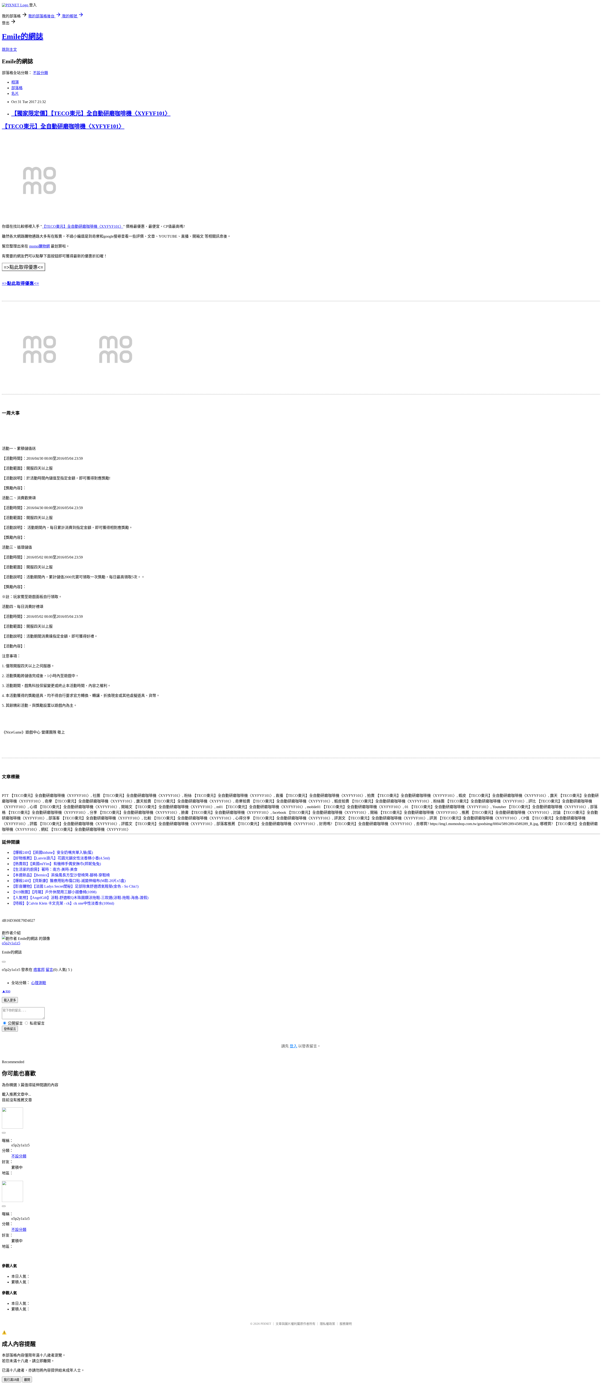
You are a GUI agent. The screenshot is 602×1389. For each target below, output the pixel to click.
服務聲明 (346, 1323)
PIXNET (266, 1323)
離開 (27, 1379)
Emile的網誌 (22, 36)
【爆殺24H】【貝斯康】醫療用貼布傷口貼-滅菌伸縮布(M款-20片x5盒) (68, 881)
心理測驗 (38, 983)
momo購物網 (39, 246)
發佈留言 (10, 1029)
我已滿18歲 (11, 1379)
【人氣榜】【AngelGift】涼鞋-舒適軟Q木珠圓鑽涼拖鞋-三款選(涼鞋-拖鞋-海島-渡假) (79, 898)
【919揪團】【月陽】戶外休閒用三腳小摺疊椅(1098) (53, 892)
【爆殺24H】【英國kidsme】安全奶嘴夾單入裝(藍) (52, 852)
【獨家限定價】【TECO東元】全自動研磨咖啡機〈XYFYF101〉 (90, 113)
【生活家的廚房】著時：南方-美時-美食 (44, 869)
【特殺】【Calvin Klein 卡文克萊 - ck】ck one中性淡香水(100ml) (62, 903)
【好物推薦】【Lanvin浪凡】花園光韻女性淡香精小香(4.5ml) (60, 858)
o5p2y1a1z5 (11, 943)
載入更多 (10, 1000)
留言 (49, 970)
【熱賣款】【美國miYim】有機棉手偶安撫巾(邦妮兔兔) (56, 864)
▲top (6, 991)
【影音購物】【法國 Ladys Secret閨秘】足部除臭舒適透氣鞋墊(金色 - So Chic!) (75, 886)
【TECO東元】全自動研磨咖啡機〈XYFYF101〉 (63, 126)
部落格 (17, 88)
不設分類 (40, 73)
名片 (15, 94)
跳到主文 (9, 50)
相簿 (15, 82)
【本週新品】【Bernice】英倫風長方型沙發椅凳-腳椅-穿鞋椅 (60, 875)
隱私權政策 (327, 1323)
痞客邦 (39, 970)
